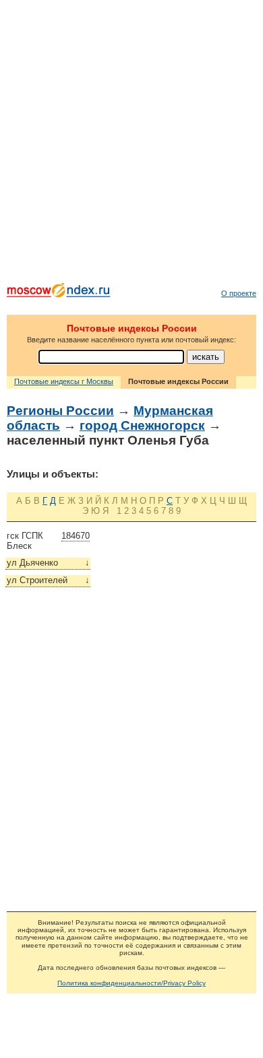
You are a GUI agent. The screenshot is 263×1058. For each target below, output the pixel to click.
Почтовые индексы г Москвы (63, 381)
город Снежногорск (142, 425)
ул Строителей (48, 580)
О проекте (238, 293)
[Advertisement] (131, 144)
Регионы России (60, 411)
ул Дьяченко (48, 563)
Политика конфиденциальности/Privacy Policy (131, 983)
